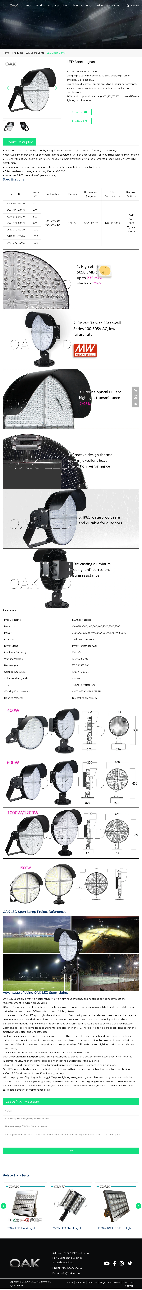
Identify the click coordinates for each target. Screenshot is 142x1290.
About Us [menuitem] (92, 1282)
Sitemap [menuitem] (129, 1286)
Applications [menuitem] (114, 1282)
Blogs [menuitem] (102, 1282)
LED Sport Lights (34, 53)
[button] (49, 5)
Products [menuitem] (80, 1282)
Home (6, 53)
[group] (25, 1208)
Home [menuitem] (70, 1282)
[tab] (19, 142)
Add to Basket (77, 121)
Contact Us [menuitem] (128, 1282)
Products (17, 53)
